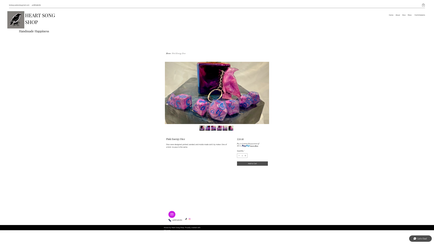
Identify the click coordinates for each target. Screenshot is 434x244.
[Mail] (171, 214)
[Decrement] (238, 156)
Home (168, 53)
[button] (423, 5)
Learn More (254, 146)
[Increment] (245, 156)
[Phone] (169, 220)
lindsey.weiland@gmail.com (19, 5)
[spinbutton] (242, 156)
